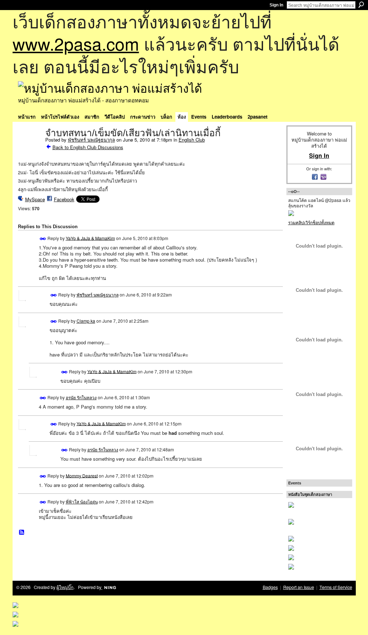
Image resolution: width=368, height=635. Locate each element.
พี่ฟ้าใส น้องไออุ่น (82, 501)
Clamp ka (86, 321)
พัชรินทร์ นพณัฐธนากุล (91, 139)
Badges (270, 587)
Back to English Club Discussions (87, 147)
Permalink (43, 238)
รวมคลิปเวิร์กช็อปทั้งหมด (311, 222)
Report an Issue (298, 587)
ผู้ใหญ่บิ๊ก (65, 587)
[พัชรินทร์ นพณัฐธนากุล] (29, 148)
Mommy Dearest (82, 475)
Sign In (276, 5)
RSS (22, 532)
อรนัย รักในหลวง (81, 397)
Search (361, 4)
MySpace (35, 199)
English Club (192, 139)
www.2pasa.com (76, 43)
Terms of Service (335, 587)
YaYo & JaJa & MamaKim (90, 238)
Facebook (64, 199)
